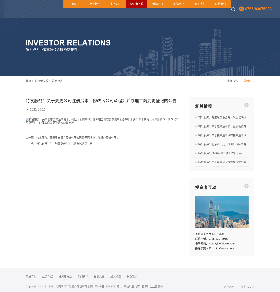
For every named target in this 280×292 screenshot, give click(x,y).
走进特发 (95, 3)
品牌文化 (178, 3)
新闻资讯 (157, 3)
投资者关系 (136, 3)
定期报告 (232, 80)
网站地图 (129, 286)
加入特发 (199, 3)
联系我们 (220, 3)
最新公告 (57, 80)
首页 (74, 3)
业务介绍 (115, 3)
